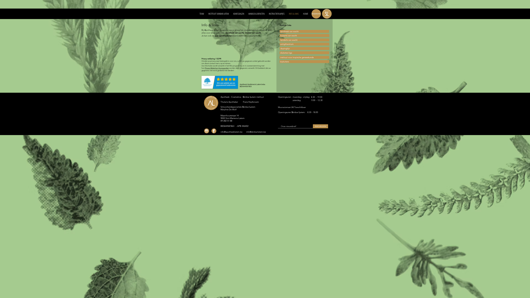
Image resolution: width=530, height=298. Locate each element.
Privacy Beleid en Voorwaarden (217, 68)
